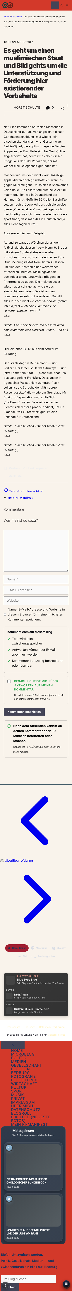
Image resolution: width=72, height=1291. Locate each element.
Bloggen (20, 1069)
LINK (7, 315)
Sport (17, 1091)
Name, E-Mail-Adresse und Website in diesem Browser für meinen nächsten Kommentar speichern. (36, 614)
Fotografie (23, 1076)
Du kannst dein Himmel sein (31, 1009)
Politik (18, 1058)
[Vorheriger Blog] (36, 855)
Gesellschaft (17, 16)
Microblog (23, 1054)
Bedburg (20, 1073)
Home (6, 16)
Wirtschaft (24, 1084)
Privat (18, 1098)
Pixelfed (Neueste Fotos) (31, 1119)
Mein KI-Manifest (20, 497)
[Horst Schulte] (8, 5)
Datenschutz (26, 1110)
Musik (17, 1095)
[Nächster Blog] (36, 934)
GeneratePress (56, 1034)
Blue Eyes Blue (27, 979)
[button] (61, 5)
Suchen (10, 1287)
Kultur (19, 1087)
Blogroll (21, 1113)
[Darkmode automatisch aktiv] (55, 5)
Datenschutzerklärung (52, 1026)
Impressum (13, 1026)
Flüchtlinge (25, 1080)
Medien (18, 1061)
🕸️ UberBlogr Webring (16, 860)
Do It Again (21, 994)
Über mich (29, 1026)
